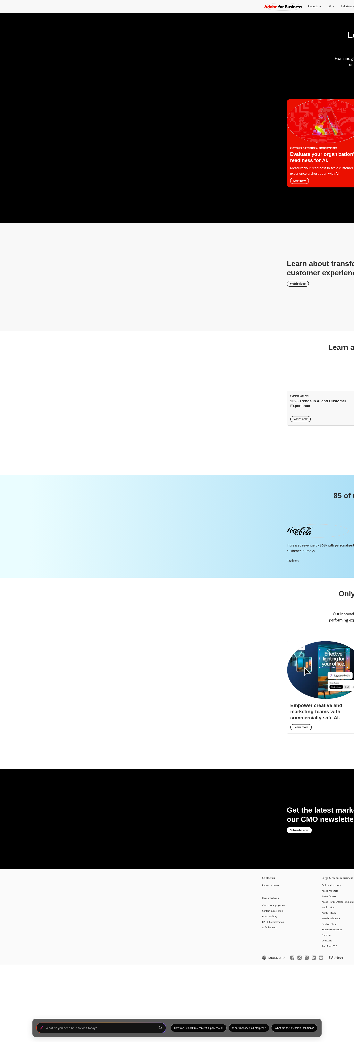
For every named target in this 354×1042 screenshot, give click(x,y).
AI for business (269, 927)
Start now (299, 181)
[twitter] (307, 958)
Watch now (300, 419)
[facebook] (292, 958)
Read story (293, 560)
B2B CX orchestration (273, 921)
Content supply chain (272, 910)
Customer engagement (273, 905)
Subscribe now (299, 830)
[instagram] (299, 958)
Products (313, 6)
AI (329, 6)
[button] (273, 957)
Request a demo (270, 885)
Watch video (298, 284)
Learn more (301, 727)
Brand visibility (269, 916)
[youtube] (321, 958)
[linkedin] (314, 958)
